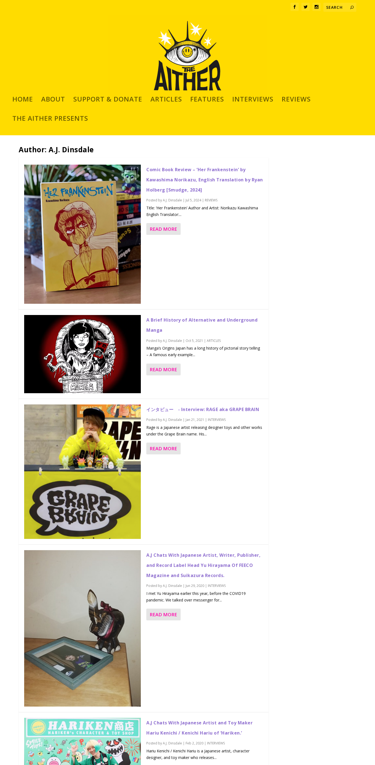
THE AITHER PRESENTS (50, 119)
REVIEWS (296, 100)
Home (22, 100)
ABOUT (53, 100)
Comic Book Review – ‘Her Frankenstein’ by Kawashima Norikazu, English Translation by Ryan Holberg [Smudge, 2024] (204, 180)
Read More (163, 229)
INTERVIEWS (252, 100)
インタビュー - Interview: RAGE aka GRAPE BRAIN (202, 409)
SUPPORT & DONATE (107, 100)
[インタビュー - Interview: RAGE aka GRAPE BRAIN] (82, 471)
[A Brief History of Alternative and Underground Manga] (82, 354)
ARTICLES (166, 100)
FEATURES (207, 100)
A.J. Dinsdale (172, 200)
